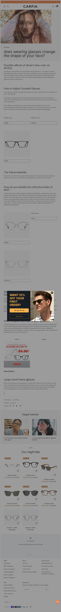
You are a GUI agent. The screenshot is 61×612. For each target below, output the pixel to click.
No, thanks (19, 316)
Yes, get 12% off (19, 310)
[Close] (52, 293)
